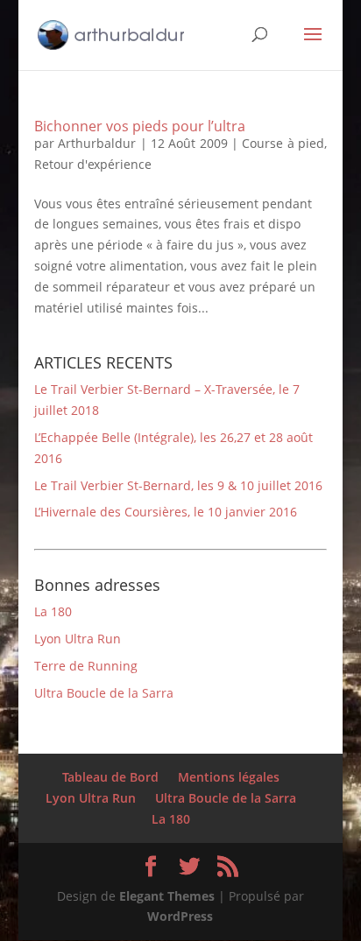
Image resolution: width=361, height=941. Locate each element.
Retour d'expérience (93, 164)
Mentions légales (229, 777)
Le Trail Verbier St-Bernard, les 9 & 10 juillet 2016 (178, 485)
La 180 (53, 611)
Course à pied (283, 143)
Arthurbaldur (97, 143)
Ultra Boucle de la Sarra (103, 693)
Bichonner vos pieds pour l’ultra (139, 126)
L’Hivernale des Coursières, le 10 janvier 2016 (165, 511)
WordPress (180, 916)
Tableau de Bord (110, 777)
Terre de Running (86, 665)
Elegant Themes (167, 896)
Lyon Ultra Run (77, 638)
